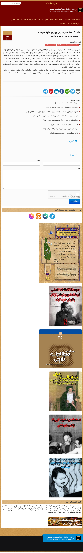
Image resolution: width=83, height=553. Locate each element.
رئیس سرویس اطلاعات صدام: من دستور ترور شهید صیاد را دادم (56, 116)
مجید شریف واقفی (50, 45)
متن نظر (77, 168)
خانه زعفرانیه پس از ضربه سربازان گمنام (64, 133)
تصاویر (56, 19)
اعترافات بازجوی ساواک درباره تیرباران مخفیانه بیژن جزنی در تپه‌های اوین (52, 111)
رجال (18, 19)
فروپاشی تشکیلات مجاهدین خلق (67, 103)
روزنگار (13, 19)
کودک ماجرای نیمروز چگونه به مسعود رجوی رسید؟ (61, 120)
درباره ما (63, 24)
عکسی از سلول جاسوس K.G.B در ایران (65, 124)
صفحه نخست (75, 19)
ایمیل (38, 160)
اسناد (51, 19)
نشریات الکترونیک (74, 24)
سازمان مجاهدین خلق (72, 45)
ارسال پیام (75, 201)
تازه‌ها (31, 19)
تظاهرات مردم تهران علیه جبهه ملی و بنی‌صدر (62, 107)
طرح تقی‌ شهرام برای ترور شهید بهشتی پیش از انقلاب (59, 128)
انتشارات (67, 19)
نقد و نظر (37, 19)
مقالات (61, 19)
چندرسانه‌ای (44, 19)
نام (79, 160)
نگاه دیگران (24, 19)
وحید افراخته (61, 45)
